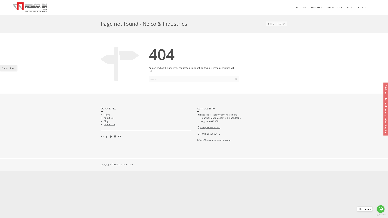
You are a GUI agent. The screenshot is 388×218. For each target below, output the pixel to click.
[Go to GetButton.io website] (381, 215)
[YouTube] (119, 136)
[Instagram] (115, 136)
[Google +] (111, 136)
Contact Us (109, 124)
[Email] (102, 136)
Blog (106, 121)
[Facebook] (107, 136)
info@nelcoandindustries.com (215, 139)
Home (107, 114)
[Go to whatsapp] (381, 209)
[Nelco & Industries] (29, 7)
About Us (109, 117)
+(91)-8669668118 (210, 133)
